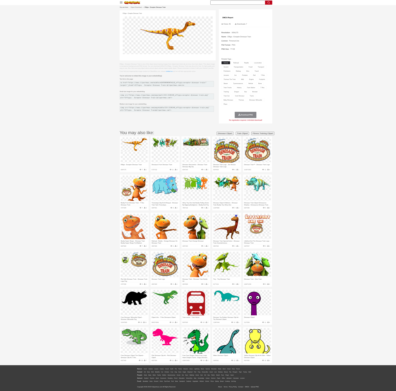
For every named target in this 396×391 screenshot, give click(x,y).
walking (192, 375)
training (226, 92)
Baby (149, 375)
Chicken (166, 372)
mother (164, 375)
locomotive (258, 63)
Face (222, 375)
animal (226, 63)
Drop (233, 369)
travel (257, 71)
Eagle (184, 372)
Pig (230, 372)
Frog (199, 372)
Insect (211, 372)
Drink (161, 381)
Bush (224, 369)
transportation (238, 67)
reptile (246, 63)
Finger (227, 375)
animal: (140, 372)
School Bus (189, 378)
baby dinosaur (228, 100)
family (159, 375)
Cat (162, 372)
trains (252, 96)
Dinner (207, 381)
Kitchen (202, 381)
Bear (148, 372)
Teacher (152, 378)
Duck (179, 372)
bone (260, 83)
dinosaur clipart (225, 133)
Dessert (156, 381)
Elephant (190, 372)
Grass (191, 369)
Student (146, 378)
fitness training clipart (263, 133)
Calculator (236, 378)
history (239, 87)
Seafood (188, 381)
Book (157, 378)
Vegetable (195, 381)
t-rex (263, 75)
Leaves (156, 369)
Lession (242, 378)
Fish (195, 372)
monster (255, 92)
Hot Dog (233, 381)
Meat (176, 381)
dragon (236, 92)
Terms (226, 387)
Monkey (220, 372)
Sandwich (182, 381)
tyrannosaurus (238, 83)
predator (245, 75)
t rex (262, 87)
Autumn (150, 369)
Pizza (212, 381)
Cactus (162, 369)
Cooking (227, 381)
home (197, 375)
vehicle (250, 83)
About (220, 387)
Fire (176, 369)
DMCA (247, 387)
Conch (167, 369)
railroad (236, 63)
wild (242, 79)
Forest (238, 369)
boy (209, 375)
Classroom (163, 378)
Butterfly (157, 372)
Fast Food (167, 381)
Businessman (171, 375)
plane (225, 104)
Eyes (186, 375)
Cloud (228, 369)
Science (213, 378)
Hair (201, 375)
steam (226, 83)
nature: (139, 369)
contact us (169, 71)
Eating (217, 381)
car (235, 75)
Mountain (214, 369)
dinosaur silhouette (255, 100)
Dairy (151, 381)
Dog (176, 372)
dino (247, 71)
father (213, 375)
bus (245, 92)
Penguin (235, 372)
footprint (262, 79)
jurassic (226, 75)
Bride (154, 375)
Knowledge (201, 378)
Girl (205, 375)
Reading (170, 378)
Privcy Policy (233, 387)
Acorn (145, 369)
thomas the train (230, 79)
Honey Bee (205, 372)
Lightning (196, 369)
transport (261, 67)
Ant (145, 372)
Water (219, 369)
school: (140, 378)
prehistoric (227, 71)
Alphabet (229, 378)
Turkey (245, 372)
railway (238, 71)
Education (182, 378)
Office (223, 378)
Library (208, 378)
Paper (218, 378)
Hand (232, 375)
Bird (152, 372)
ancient (226, 67)
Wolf (249, 372)
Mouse (226, 372)
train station (251, 87)
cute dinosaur (239, 96)
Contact (240, 387)
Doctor (178, 375)
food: (139, 381)
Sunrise (208, 369)
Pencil (175, 378)
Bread (222, 381)
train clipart (242, 133)
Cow (172, 372)
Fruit (172, 381)
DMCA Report (227, 17)
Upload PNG (255, 387)
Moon (202, 369)
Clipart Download (136, 7)
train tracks (228, 87)
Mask (145, 375)
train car (227, 96)
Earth (171, 369)
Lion (215, 372)
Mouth (218, 375)
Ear (183, 375)
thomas (241, 100)
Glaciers (185, 369)
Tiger (240, 372)
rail (254, 75)
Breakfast (145, 381)
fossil (250, 67)
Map (195, 378)
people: (140, 375)
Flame (180, 369)
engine (251, 79)
